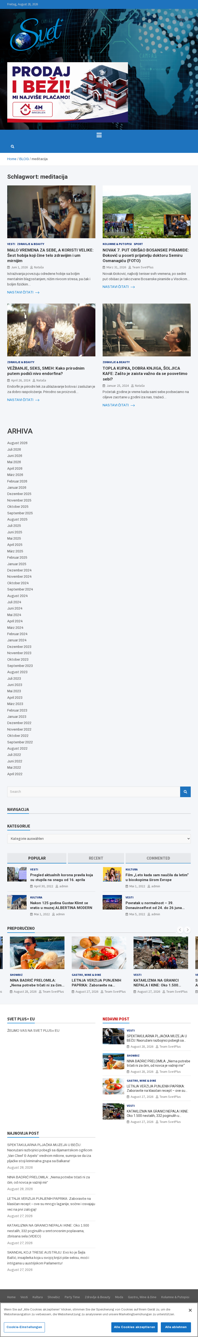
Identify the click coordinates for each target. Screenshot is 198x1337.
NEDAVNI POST (116, 1019)
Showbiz (133, 1055)
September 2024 (20, 589)
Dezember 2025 (19, 494)
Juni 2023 (14, 685)
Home (11, 1297)
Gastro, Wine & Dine (24, 975)
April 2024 (15, 621)
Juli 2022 (14, 755)
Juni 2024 (14, 608)
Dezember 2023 (19, 647)
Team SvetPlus (143, 267)
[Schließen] (190, 1310)
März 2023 (15, 704)
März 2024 (15, 628)
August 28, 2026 (142, 1046)
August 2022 (17, 748)
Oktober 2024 (18, 583)
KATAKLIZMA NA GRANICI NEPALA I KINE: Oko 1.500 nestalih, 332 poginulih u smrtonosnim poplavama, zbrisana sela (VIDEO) (48, 1231)
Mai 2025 (14, 538)
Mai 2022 (14, 767)
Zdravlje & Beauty (30, 244)
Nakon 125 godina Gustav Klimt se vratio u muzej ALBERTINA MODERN (61, 905)
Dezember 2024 (19, 570)
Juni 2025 (14, 532)
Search (185, 792)
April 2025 (14, 545)
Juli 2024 (14, 602)
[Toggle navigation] (99, 135)
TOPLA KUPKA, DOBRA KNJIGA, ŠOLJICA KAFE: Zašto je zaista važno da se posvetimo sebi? (145, 373)
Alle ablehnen (176, 1327)
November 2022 (19, 729)
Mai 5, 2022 (137, 914)
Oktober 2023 (17, 659)
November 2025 (19, 500)
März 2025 (15, 551)
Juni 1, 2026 (19, 267)
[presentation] (180, 929)
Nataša (39, 267)
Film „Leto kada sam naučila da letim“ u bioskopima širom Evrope (157, 877)
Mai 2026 (14, 462)
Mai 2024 (14, 615)
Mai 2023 (14, 691)
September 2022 (20, 742)
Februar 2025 (17, 557)
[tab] (36, 858)
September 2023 (20, 666)
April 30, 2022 (43, 886)
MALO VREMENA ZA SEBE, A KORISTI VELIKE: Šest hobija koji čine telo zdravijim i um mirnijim (50, 255)
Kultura (132, 869)
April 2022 (14, 774)
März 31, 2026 (116, 267)
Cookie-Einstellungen (24, 1327)
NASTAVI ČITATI (20, 292)
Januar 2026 (16, 487)
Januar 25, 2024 (117, 385)
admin (63, 886)
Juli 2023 (14, 678)
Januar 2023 (16, 717)
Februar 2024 (17, 634)
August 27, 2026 (25, 991)
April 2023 (14, 697)
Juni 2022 (14, 761)
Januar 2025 (16, 564)
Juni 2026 (14, 456)
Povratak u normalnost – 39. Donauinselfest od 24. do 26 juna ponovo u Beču (154, 908)
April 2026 (14, 468)
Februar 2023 (17, 710)
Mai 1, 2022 (137, 886)
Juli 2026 (14, 449)
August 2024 (17, 596)
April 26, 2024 (20, 380)
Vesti (11, 244)
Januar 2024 (17, 640)
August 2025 (17, 519)
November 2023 (19, 653)
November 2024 (19, 576)
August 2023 (17, 672)
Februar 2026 (17, 481)
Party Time (72, 1297)
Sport (138, 244)
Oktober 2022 (17, 736)
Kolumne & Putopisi (117, 244)
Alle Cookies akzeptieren (134, 1327)
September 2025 (20, 513)
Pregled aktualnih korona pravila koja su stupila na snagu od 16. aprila (61, 877)
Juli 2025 (14, 526)
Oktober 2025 (17, 507)
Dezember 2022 (19, 723)
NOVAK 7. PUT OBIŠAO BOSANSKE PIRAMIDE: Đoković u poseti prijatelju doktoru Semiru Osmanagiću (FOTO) (146, 255)
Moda (119, 1297)
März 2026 (15, 475)
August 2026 (17, 443)
